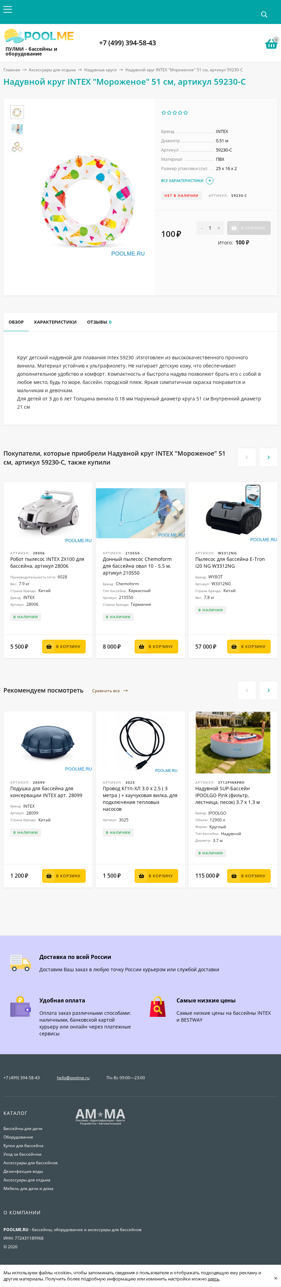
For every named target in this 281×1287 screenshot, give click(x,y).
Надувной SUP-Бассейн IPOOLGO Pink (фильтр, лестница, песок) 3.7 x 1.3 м (227, 795)
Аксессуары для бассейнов (30, 1163)
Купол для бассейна (23, 1145)
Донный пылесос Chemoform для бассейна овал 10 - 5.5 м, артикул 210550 (137, 566)
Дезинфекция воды (23, 1171)
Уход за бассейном (22, 1154)
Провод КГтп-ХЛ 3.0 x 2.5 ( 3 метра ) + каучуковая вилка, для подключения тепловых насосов (140, 798)
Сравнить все (106, 691)
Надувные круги (100, 70)
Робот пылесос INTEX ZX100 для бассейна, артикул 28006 (47, 562)
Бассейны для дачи (22, 1128)
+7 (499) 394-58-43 (127, 42)
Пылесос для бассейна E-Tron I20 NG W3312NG (230, 562)
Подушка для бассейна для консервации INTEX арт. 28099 (46, 791)
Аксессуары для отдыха (52, 70)
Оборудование (18, 1137)
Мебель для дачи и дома (28, 1188)
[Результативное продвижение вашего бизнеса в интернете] (100, 1124)
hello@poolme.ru (73, 1078)
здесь (213, 1279)
